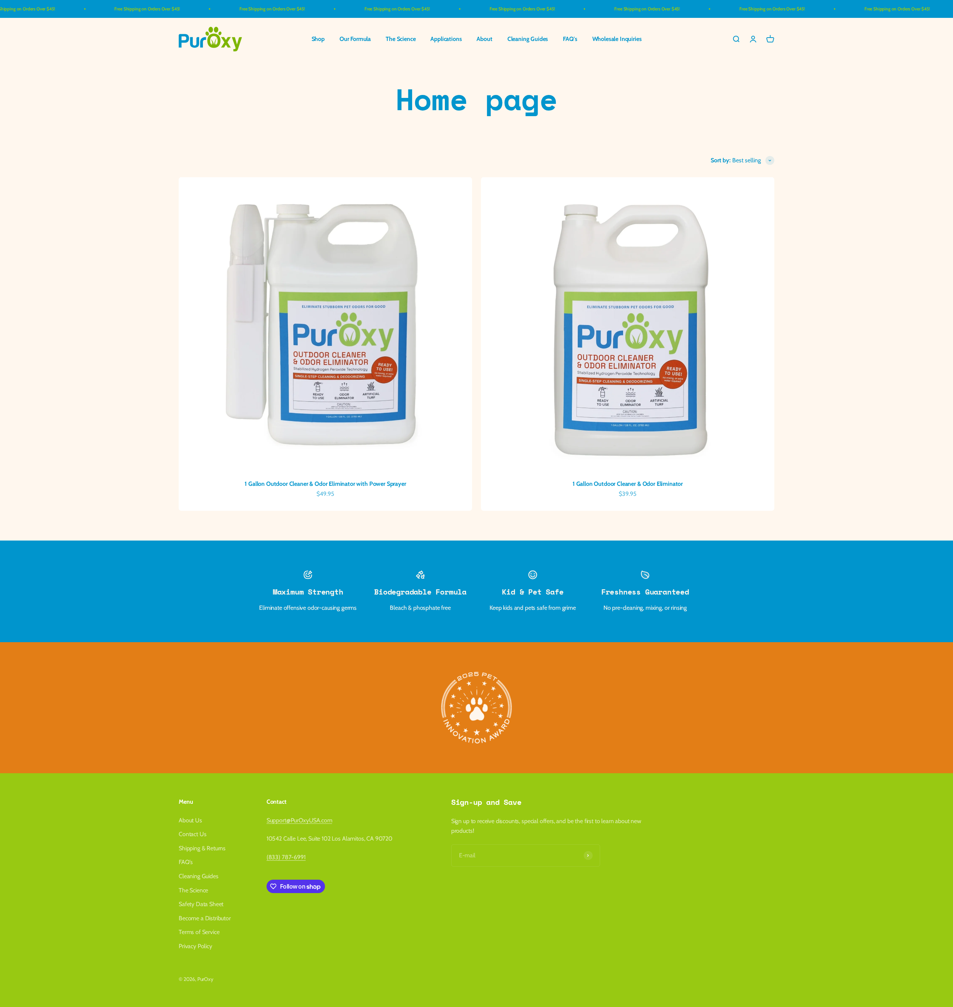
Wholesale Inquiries (617, 39)
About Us (190, 820)
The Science (400, 39)
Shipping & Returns (202, 848)
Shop (318, 39)
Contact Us (192, 834)
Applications (446, 39)
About (484, 39)
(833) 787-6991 (286, 857)
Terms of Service (199, 932)
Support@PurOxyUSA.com (299, 820)
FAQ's (570, 39)
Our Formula (355, 39)
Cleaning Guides (527, 39)
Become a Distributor (205, 918)
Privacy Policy (195, 946)
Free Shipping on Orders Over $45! (113, 9)
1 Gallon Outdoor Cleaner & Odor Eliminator (628, 483)
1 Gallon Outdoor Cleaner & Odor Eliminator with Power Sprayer (325, 483)
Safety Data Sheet (201, 904)
